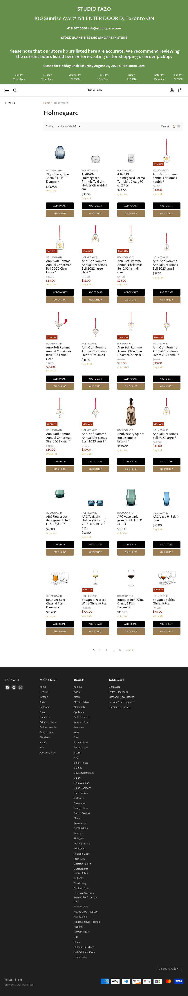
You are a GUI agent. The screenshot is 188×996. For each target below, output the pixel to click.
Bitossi (77, 753)
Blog (19, 979)
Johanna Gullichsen (84, 947)
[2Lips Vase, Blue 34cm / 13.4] (60, 152)
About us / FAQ (47, 753)
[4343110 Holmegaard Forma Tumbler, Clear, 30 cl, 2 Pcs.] (131, 152)
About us (9, 979)
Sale (41, 747)
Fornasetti (44, 717)
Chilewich (79, 798)
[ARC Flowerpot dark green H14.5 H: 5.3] (60, 495)
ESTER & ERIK (81, 828)
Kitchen (43, 702)
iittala (77, 942)
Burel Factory (81, 793)
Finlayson (79, 838)
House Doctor (81, 906)
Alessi (77, 697)
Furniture (44, 692)
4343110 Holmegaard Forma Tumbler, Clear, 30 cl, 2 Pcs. (131, 180)
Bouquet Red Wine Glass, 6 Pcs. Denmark (130, 603)
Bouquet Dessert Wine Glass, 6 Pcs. (94, 602)
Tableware (44, 707)
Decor (42, 712)
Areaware (79, 727)
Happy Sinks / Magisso (86, 912)
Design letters (81, 808)
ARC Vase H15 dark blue (166, 518)
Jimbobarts (80, 957)
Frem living (79, 859)
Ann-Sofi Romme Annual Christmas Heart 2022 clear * (130, 351)
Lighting (43, 697)
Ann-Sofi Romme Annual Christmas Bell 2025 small (165, 265)
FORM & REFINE (82, 844)
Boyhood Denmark (84, 773)
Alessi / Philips (81, 702)
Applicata (79, 712)
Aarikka (78, 687)
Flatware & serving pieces (122, 702)
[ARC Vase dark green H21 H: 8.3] (131, 495)
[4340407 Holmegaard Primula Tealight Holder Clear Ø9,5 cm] (95, 152)
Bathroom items (47, 722)
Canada (167, 969)
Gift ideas (44, 737)
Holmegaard (80, 917)
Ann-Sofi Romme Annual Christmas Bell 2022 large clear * (94, 266)
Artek (76, 732)
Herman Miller (81, 932)
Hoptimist (79, 927)
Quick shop (60, 213)
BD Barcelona (81, 742)
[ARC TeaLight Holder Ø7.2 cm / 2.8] (95, 495)
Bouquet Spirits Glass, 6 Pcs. (164, 602)
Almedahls (79, 707)
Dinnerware (114, 687)
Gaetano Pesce (82, 888)
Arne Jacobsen (81, 722)
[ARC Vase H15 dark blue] (166, 495)
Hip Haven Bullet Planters (87, 922)
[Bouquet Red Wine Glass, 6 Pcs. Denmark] (131, 578)
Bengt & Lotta (81, 747)
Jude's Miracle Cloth (84, 952)
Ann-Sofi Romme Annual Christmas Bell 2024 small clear (129, 266)
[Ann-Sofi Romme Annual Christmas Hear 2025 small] (95, 325)
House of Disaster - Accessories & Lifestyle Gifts (85, 897)
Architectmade (81, 717)
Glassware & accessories (121, 697)
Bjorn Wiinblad (81, 783)
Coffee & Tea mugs (118, 692)
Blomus (78, 768)
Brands (43, 742)
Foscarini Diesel (82, 854)
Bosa (76, 758)
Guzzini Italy (80, 883)
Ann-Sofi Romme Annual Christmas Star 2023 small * (94, 438)
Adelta (77, 692)
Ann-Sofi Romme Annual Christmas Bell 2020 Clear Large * (58, 266)
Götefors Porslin (82, 864)
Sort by (50, 126)
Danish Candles (82, 813)
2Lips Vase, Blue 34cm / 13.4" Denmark (57, 178)
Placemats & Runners (119, 707)
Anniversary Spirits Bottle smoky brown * (130, 438)
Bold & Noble (81, 763)
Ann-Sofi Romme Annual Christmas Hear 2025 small (94, 351)
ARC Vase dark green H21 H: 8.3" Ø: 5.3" (129, 520)
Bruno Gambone (82, 788)
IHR (76, 937)
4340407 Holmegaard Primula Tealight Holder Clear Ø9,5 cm (94, 181)
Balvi (76, 737)
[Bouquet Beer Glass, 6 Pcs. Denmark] (60, 578)
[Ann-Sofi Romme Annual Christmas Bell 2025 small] (166, 239)
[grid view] (174, 126)
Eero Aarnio (80, 823)
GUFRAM (78, 878)
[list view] (178, 126)
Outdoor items (47, 732)
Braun (77, 778)
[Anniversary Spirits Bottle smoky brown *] (131, 412)
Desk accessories (48, 727)
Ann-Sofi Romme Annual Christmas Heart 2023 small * (166, 351)
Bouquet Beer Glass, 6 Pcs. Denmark (55, 603)
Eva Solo (78, 833)
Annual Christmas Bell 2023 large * (165, 436)
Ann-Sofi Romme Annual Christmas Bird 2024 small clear (58, 353)
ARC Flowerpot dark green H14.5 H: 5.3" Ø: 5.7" (58, 520)
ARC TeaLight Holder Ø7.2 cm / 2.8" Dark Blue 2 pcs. (94, 522)
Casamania (80, 803)
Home (46, 102)
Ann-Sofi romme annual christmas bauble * (165, 178)
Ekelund (78, 818)
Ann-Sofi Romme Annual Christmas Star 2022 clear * (58, 438)
